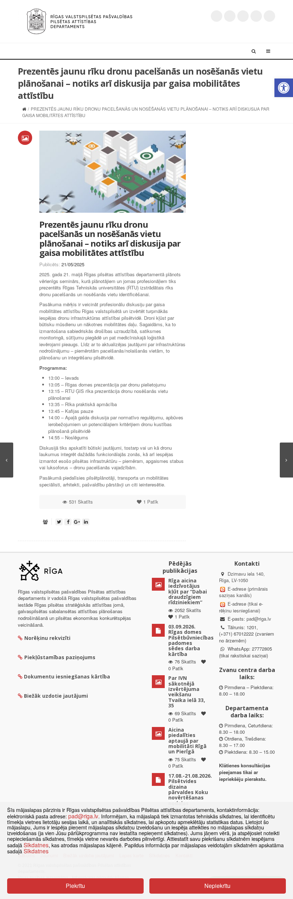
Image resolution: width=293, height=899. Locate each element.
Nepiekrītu (217, 886)
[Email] (269, 16)
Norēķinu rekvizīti (47, 638)
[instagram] (256, 16)
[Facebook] (229, 16)
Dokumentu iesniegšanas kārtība (67, 676)
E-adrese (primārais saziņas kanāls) (243, 592)
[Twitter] (216, 16)
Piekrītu (75, 886)
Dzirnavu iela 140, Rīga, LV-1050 (242, 577)
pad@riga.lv (259, 618)
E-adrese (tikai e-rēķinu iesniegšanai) (241, 607)
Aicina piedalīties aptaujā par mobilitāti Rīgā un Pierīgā (187, 740)
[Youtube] (243, 16)
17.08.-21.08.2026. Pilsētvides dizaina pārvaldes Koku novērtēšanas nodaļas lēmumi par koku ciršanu (190, 795)
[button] (283, 88)
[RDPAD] (79, 20)
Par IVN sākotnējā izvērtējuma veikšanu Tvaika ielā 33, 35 (186, 692)
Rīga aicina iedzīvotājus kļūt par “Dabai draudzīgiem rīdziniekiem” (187, 591)
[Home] (24, 109)
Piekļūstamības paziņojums (59, 657)
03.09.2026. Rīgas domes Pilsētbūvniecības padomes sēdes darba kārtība (191, 640)
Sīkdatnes (36, 845)
